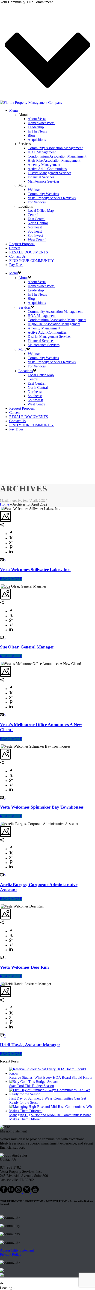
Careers (14, 248)
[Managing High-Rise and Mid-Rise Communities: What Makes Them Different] (52, 1111)
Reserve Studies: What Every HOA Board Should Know (50, 1077)
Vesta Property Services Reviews (52, 198)
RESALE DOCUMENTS (28, 252)
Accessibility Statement (17, 1250)
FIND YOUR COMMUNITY (31, 260)
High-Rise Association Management (54, 160)
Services (24, 307)
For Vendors (37, 202)
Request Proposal (22, 244)
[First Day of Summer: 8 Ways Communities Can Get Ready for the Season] (52, 1094)
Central (33, 215)
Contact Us (17, 256)
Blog (31, 135)
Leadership (36, 127)
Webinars (34, 190)
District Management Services (49, 173)
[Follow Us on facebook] (3, 1192)
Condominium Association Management (57, 156)
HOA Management (42, 152)
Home (4, 504)
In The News (37, 131)
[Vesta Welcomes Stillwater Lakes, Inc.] (0, 509)
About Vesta (37, 119)
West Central (37, 240)
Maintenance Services (43, 181)
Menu (13, 110)
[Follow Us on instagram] (18, 1192)
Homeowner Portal (41, 123)
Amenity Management (44, 165)
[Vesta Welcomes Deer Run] (0, 906)
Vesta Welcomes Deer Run (24, 967)
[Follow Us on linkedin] (11, 1192)
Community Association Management (55, 148)
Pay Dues (16, 265)
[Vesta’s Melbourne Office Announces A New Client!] (0, 664)
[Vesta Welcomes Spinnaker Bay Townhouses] (0, 746)
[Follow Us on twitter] (26, 1192)
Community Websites (43, 194)
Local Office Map (41, 210)
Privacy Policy (10, 1254)
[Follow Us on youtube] (35, 1192)
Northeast (35, 227)
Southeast (35, 231)
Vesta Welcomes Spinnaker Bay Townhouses (41, 807)
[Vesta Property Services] (31, 102)
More (22, 349)
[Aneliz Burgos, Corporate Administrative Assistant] (0, 824)
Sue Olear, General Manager (27, 647)
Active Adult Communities (47, 169)
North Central (38, 223)
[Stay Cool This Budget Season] (33, 1082)
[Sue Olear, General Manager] (0, 586)
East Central (36, 219)
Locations (25, 371)
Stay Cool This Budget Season (31, 1086)
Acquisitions (37, 140)
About (23, 278)
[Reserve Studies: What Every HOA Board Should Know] (52, 1073)
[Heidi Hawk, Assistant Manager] (0, 984)
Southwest (35, 235)
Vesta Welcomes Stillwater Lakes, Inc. (35, 569)
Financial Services (41, 177)
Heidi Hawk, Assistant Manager (30, 1044)
